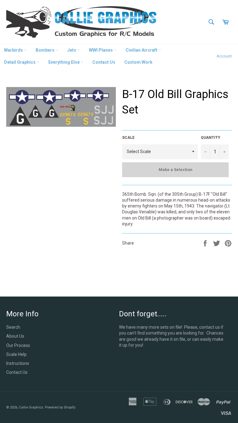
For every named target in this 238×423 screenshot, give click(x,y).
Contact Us (103, 62)
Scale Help (16, 354)
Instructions (17, 363)
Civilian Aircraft (142, 50)
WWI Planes (101, 50)
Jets (72, 50)
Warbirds (14, 50)
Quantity (210, 137)
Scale (128, 137)
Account (224, 56)
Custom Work (138, 62)
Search (13, 327)
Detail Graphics (20, 62)
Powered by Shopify (60, 407)
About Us (15, 336)
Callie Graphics (31, 407)
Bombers (45, 50)
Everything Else (64, 62)
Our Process (18, 345)
